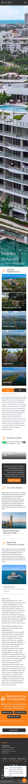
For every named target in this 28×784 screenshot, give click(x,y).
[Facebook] (16, 765)
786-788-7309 (5, 753)
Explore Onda (20, 263)
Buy (8, 390)
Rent (20, 390)
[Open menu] (25, 2)
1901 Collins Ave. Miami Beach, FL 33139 (14, 589)
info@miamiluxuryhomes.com (9, 751)
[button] (12, 265)
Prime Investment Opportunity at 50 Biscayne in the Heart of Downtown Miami (13, 532)
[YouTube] (14, 765)
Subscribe (15, 730)
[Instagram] (11, 765)
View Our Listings (14, 480)
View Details (14, 579)
